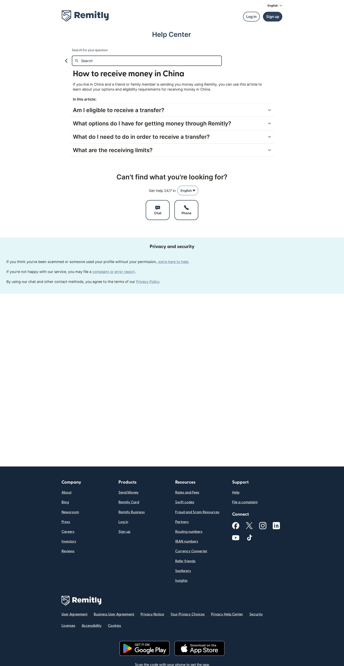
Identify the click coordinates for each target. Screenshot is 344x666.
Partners (182, 522)
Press (66, 522)
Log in (123, 522)
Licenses (68, 625)
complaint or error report (113, 272)
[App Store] (199, 648)
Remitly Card (128, 502)
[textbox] (151, 61)
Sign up (124, 531)
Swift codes (184, 502)
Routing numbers (188, 531)
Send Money (128, 492)
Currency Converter (191, 551)
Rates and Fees (187, 492)
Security (256, 614)
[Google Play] (144, 648)
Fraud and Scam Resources (197, 512)
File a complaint (245, 502)
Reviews (68, 551)
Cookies (114, 625)
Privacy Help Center (227, 614)
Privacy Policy (147, 282)
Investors (69, 541)
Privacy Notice (152, 614)
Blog (65, 502)
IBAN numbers (186, 541)
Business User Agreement (114, 614)
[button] (275, 5)
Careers (68, 531)
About (66, 492)
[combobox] (187, 190)
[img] (85, 16)
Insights (181, 580)
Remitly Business (131, 512)
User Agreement (74, 614)
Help (235, 492)
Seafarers (183, 571)
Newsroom (70, 512)
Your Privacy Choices (187, 614)
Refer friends (185, 561)
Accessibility (92, 625)
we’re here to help (173, 262)
